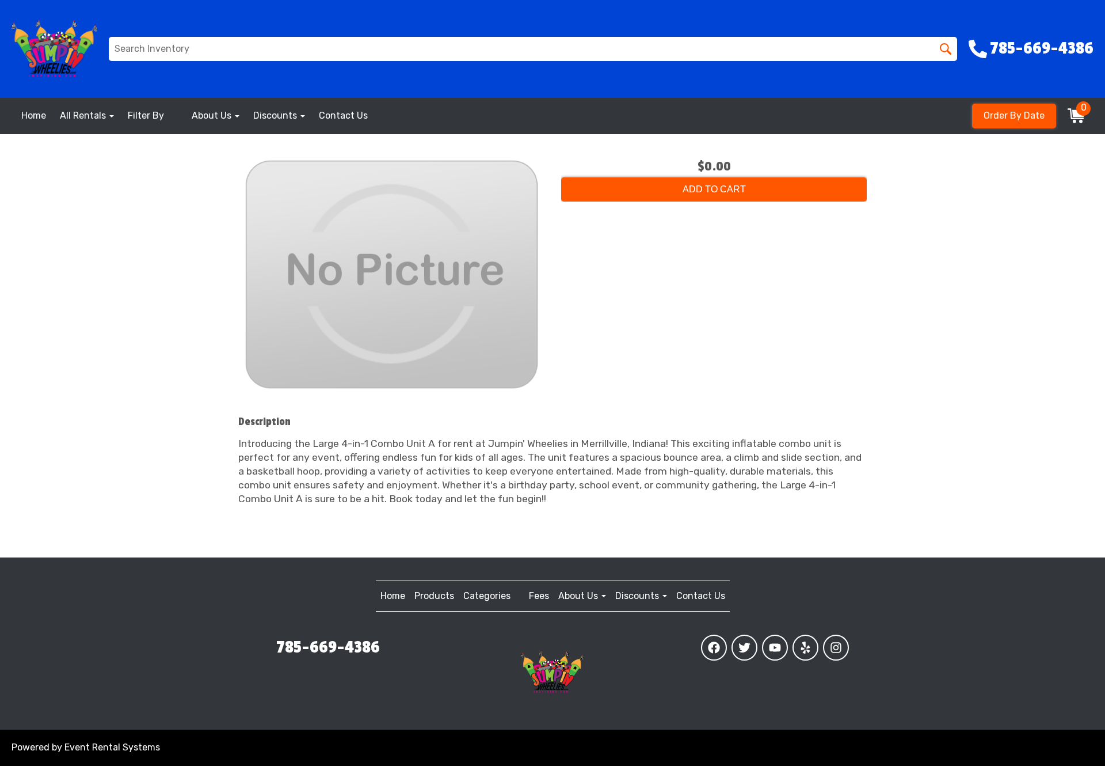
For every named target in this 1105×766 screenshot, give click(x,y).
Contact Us (343, 115)
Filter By (146, 115)
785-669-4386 (328, 647)
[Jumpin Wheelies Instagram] (836, 648)
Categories (486, 595)
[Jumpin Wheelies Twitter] (744, 648)
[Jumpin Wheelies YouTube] (775, 648)
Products (434, 595)
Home (33, 115)
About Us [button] (213, 115)
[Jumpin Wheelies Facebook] (714, 648)
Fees (539, 595)
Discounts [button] (276, 115)
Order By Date (1014, 115)
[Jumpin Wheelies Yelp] (805, 648)
